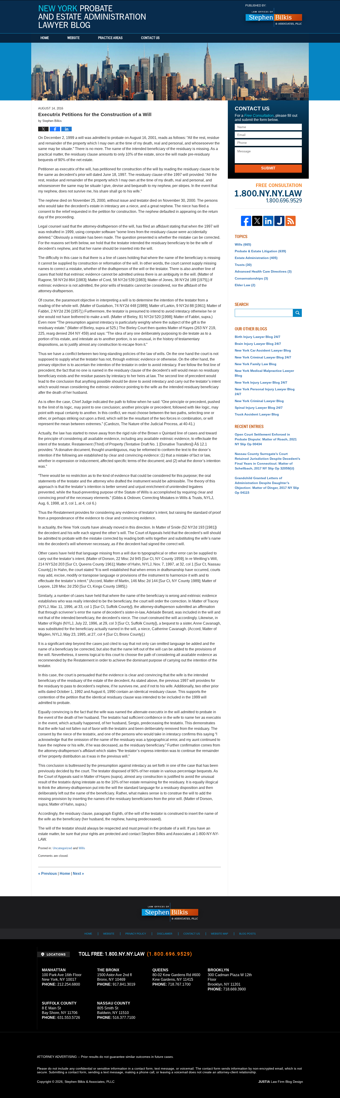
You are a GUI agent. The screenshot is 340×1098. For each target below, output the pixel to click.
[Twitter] (257, 221)
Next (78, 873)
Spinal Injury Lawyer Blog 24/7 (259, 407)
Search (297, 313)
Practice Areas (110, 38)
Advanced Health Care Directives (263, 271)
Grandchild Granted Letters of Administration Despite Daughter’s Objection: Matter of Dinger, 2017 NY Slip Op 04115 (267, 485)
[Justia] (279, 221)
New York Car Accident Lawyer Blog (263, 350)
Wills (82, 848)
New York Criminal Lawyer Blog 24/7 (263, 357)
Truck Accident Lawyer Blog (257, 414)
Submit (268, 168)
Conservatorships (251, 278)
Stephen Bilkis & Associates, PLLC (89, 1081)
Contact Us (150, 38)
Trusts (243, 265)
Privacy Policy (135, 933)
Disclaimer (164, 933)
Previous (47, 873)
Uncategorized (62, 848)
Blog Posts (247, 933)
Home (44, 38)
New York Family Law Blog (255, 364)
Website (73, 38)
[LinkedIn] (268, 221)
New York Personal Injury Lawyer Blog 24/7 (265, 391)
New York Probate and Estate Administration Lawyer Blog (91, 16)
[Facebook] (246, 221)
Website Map (219, 933)
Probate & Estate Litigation (260, 251)
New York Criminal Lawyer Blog (259, 401)
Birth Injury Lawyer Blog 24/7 (257, 337)
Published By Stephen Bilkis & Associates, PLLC (274, 15)
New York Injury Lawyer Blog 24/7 (261, 382)
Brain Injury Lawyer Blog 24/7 (258, 344)
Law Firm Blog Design (280, 1081)
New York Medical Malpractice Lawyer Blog (264, 373)
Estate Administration (256, 258)
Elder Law (245, 285)
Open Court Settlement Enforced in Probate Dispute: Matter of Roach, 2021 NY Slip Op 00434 (266, 439)
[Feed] (290, 221)
